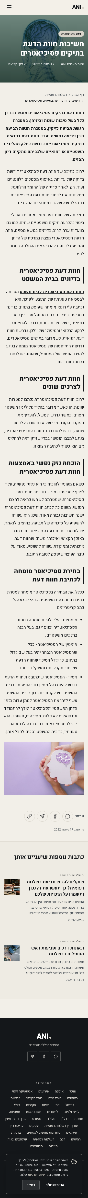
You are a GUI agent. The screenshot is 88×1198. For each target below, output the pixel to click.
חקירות (31, 1105)
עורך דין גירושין (15, 1118)
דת (57, 1105)
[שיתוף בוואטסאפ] (67, 816)
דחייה (30, 1184)
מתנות (78, 1118)
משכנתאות (33, 1112)
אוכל (72, 1091)
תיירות (53, 1146)
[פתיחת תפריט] (9, 7)
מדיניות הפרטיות (38, 1175)
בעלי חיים (54, 1098)
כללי (17, 1105)
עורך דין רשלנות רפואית (61, 1125)
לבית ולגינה (71, 1112)
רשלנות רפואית (71, 34)
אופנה (59, 1091)
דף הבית (78, 94)
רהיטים (76, 1139)
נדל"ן (64, 1118)
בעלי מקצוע (34, 1098)
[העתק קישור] (29, 816)
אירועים (43, 1091)
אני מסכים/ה (54, 1184)
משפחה (14, 1112)
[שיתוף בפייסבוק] (55, 816)
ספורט (36, 1118)
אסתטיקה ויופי (22, 1091)
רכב (62, 1139)
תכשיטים (36, 1146)
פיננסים (71, 1132)
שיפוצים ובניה (17, 1139)
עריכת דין (16, 1125)
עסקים (34, 1125)
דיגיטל (70, 1105)
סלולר (51, 1118)
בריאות (15, 1098)
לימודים (52, 1112)
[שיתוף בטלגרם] (42, 816)
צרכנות (16, 1132)
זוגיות (46, 1105)
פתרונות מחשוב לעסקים (43, 1132)
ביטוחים (72, 1098)
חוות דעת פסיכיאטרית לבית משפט (52, 292)
